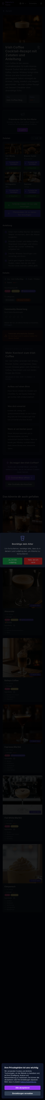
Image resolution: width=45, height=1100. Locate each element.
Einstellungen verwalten (22, 1093)
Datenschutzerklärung (28, 1082)
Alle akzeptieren (23, 1088)
